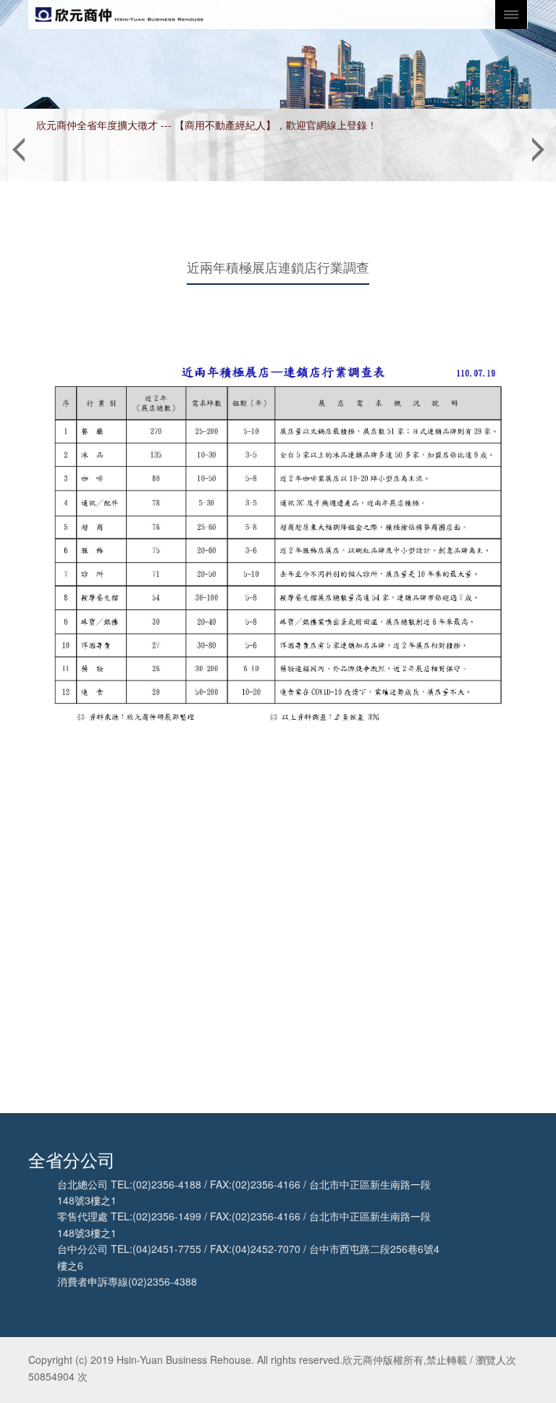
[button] (18, 145)
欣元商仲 (119, 14)
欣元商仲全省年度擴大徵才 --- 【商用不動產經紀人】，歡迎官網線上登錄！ (206, 124)
